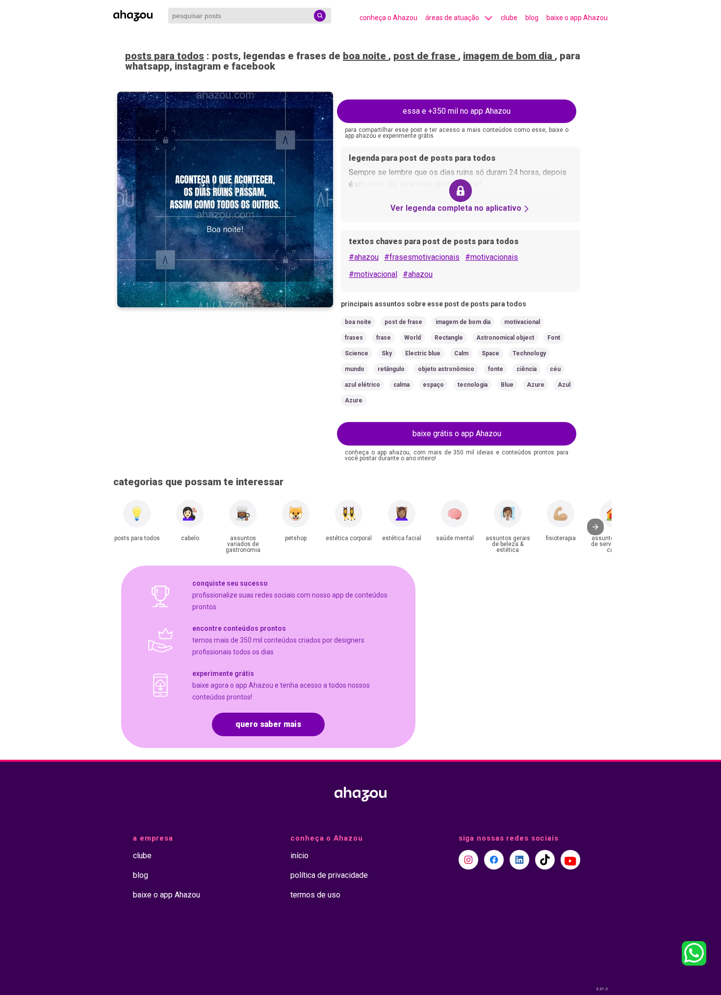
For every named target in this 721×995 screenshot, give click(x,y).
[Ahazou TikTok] (545, 860)
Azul (564, 384)
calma (401, 384)
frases (354, 337)
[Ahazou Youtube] (570, 860)
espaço (433, 384)
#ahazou (364, 257)
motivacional (522, 322)
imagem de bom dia (509, 56)
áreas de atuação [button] (452, 18)
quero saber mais (268, 724)
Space (490, 353)
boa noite (365, 56)
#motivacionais (491, 257)
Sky (387, 353)
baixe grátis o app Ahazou (456, 433)
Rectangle (449, 337)
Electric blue (422, 353)
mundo (354, 369)
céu (555, 369)
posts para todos (164, 56)
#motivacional (373, 274)
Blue (507, 384)
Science (356, 353)
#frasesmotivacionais (422, 257)
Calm (461, 353)
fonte (495, 369)
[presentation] (595, 527)
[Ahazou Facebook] (494, 860)
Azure (535, 384)
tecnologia (473, 384)
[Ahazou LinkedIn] (519, 860)
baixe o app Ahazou (577, 18)
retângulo (391, 369)
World (412, 337)
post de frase (425, 56)
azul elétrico (362, 384)
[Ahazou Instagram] (468, 860)
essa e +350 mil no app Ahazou (457, 111)
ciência (526, 369)
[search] (320, 16)
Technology (529, 353)
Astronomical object (505, 337)
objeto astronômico (446, 369)
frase (383, 337)
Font (553, 337)
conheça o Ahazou (388, 18)
